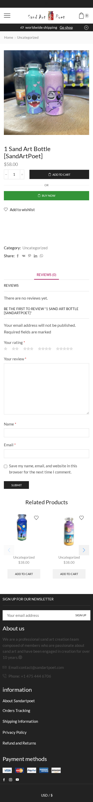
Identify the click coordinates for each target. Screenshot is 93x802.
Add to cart (61, 174)
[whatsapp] (40, 256)
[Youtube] (55, 4)
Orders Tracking (16, 710)
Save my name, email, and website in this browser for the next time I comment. (43, 468)
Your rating (14, 342)
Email (10, 444)
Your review (15, 359)
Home (8, 37)
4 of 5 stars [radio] (44, 349)
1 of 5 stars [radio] (5, 349)
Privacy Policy (15, 732)
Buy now (48, 195)
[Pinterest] (30, 256)
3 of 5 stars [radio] (28, 349)
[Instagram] (46, 4)
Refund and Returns (19, 743)
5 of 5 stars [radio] (64, 349)
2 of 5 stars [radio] (15, 349)
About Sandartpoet (19, 700)
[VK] (24, 256)
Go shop (66, 27)
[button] (84, 550)
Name (10, 424)
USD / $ (47, 795)
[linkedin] (35, 256)
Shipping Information (20, 721)
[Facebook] (38, 4)
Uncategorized (27, 37)
